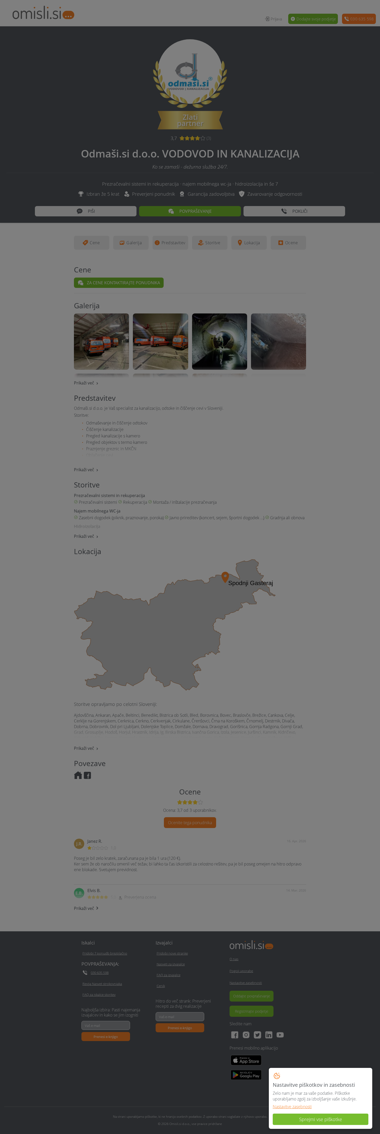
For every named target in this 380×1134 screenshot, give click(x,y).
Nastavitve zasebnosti (292, 1106)
